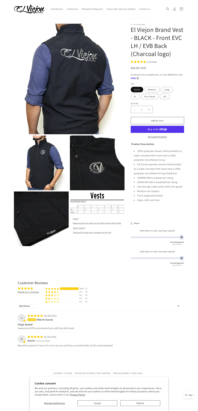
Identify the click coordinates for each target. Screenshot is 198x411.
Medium (152, 89)
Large (167, 89)
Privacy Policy (77, 394)
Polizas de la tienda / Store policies (92, 373)
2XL (165, 96)
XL (135, 96)
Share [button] (137, 223)
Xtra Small (149, 96)
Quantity (134, 103)
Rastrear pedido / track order (127, 373)
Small (137, 89)
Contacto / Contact (62, 373)
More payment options (157, 137)
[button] (167, 9)
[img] (35, 315)
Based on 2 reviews (28, 292)
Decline (140, 403)
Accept (97, 403)
